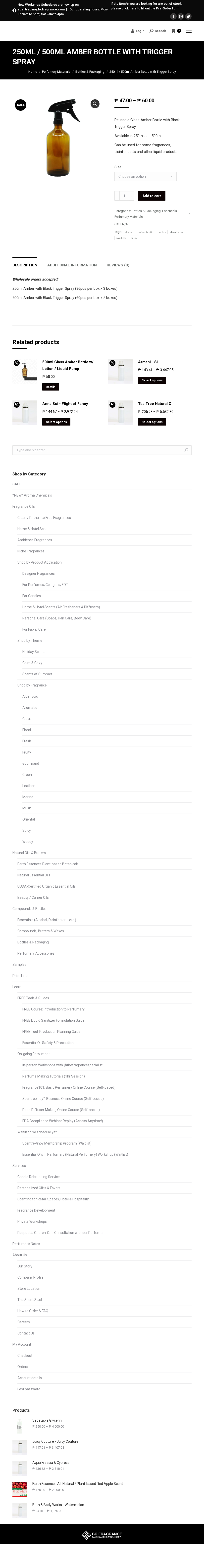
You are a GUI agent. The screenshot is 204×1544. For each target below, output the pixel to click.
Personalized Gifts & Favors (38, 1188)
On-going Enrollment (33, 1054)
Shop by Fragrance (32, 685)
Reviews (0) (118, 265)
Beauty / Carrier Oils (33, 897)
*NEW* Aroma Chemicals (32, 495)
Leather (28, 786)
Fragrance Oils (23, 506)
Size (117, 167)
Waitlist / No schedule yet (37, 1132)
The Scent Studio (31, 1300)
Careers (23, 1322)
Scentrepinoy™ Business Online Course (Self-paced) (63, 1099)
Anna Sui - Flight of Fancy (65, 403)
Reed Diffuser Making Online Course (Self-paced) (61, 1110)
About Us (19, 1255)
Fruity (26, 752)
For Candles (31, 596)
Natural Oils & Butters (29, 853)
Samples (19, 965)
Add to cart (152, 196)
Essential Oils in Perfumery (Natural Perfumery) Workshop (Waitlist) (75, 1154)
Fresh (26, 741)
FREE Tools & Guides (33, 998)
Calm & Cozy (32, 663)
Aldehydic (30, 696)
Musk (26, 808)
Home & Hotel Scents (34, 529)
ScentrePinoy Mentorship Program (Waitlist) (57, 1143)
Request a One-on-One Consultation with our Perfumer (60, 1233)
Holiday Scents (34, 652)
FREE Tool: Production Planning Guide (51, 1032)
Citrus (27, 719)
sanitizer (121, 238)
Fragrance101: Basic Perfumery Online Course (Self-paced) (68, 1087)
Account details (29, 1378)
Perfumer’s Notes (26, 1244)
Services (19, 1166)
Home (32, 71)
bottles (162, 232)
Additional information (72, 265)
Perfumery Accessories (35, 953)
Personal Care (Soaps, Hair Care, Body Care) (56, 618)
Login (140, 31)
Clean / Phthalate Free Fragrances (44, 518)
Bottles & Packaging (89, 71)
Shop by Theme (29, 641)
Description (24, 265)
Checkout (24, 1356)
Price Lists (20, 976)
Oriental (28, 819)
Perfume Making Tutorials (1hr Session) (53, 1076)
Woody (27, 842)
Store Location (28, 1289)
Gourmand (30, 763)
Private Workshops (32, 1221)
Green (27, 775)
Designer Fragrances (38, 573)
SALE (16, 484)
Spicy (26, 830)
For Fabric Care (34, 629)
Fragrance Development (36, 1210)
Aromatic (29, 708)
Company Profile (30, 1277)
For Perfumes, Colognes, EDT (45, 585)
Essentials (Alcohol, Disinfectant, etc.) (46, 920)
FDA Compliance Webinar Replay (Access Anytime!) (62, 1121)
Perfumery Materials (56, 71)
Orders (22, 1367)
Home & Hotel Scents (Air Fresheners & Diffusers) (61, 607)
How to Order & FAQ (32, 1311)
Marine (27, 797)
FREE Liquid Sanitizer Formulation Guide (53, 1020)
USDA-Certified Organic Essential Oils (46, 886)
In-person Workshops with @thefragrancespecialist (62, 1065)
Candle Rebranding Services (39, 1177)
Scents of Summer (37, 674)
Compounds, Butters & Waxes (40, 931)
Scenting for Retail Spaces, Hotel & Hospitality (53, 1199)
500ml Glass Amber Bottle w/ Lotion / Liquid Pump (68, 365)
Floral (26, 730)
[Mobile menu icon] (189, 31)
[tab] (24, 263)
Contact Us (26, 1333)
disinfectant (177, 232)
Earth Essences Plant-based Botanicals (48, 864)
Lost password (28, 1389)
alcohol (129, 232)
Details (50, 387)
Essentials (169, 211)
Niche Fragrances (31, 551)
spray (134, 238)
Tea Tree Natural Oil (155, 403)
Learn (16, 987)
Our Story (24, 1266)
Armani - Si (148, 362)
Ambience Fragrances (34, 540)
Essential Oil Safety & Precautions (48, 1043)
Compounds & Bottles (29, 909)
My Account (21, 1344)
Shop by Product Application (39, 562)
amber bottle (145, 232)
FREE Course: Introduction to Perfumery (53, 1009)
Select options (152, 380)
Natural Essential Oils (33, 875)
